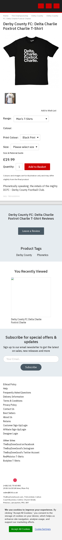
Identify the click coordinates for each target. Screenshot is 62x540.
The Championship (20, 16)
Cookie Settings (43, 529)
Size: (6, 147)
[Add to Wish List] (50, 319)
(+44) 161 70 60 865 (12, 485)
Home (5, 16)
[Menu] (56, 6)
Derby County (37, 16)
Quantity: (8, 166)
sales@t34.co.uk (10, 492)
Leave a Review (31, 231)
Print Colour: (10, 137)
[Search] (41, 6)
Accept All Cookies (20, 529)
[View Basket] (49, 6)
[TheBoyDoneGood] (17, 470)
